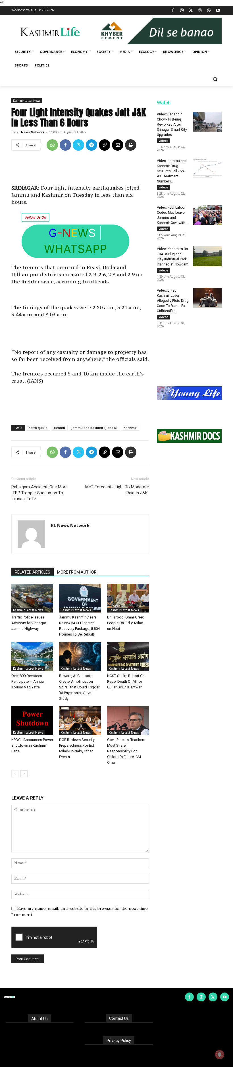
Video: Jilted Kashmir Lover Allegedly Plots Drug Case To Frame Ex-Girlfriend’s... (172, 300)
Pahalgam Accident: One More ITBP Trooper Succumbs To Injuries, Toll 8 (39, 492)
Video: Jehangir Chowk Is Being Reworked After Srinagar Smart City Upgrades (172, 124)
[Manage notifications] (219, 1054)
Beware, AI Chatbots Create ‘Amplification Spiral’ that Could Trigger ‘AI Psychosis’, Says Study (79, 687)
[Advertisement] (80, 169)
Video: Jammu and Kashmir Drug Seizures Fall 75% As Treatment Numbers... (172, 171)
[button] (215, 79)
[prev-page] (14, 773)
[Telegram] (91, 145)
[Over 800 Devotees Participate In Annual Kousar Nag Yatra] (32, 656)
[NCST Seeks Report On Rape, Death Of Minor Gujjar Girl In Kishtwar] (128, 656)
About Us (39, 1018)
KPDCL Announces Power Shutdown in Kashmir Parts (32, 745)
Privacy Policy (119, 1040)
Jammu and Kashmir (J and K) (94, 427)
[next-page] (24, 773)
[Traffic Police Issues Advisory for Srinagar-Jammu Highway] (32, 598)
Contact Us (119, 1018)
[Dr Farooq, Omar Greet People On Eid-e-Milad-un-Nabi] (128, 598)
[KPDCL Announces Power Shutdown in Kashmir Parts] (32, 720)
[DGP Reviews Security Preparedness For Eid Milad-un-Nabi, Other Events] (80, 720)
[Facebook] (173, 10)
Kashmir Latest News (26, 101)
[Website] (200, 10)
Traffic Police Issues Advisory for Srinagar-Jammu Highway (29, 623)
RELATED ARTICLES (32, 572)
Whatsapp (75, 249)
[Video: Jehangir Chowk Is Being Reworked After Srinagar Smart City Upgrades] (207, 122)
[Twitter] (191, 10)
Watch (163, 102)
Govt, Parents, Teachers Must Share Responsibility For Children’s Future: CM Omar (126, 751)
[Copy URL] (104, 145)
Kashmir (130, 427)
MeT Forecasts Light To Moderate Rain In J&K (117, 489)
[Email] (117, 145)
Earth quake (38, 427)
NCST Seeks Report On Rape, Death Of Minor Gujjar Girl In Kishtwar (126, 681)
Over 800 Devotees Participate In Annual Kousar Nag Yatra (28, 681)
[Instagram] (182, 10)
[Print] (130, 145)
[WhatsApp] (209, 10)
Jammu (59, 427)
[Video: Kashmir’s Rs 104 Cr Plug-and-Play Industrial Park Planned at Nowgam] (207, 256)
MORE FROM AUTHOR (77, 572)
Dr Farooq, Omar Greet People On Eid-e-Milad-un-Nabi (125, 623)
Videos (163, 141)
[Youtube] (218, 10)
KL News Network (30, 132)
